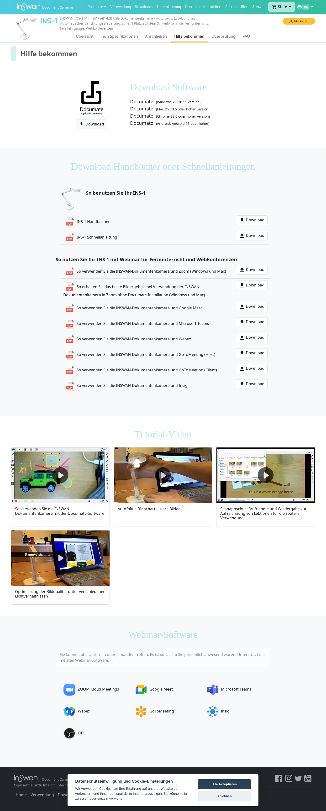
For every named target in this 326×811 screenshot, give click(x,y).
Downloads (144, 7)
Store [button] (280, 7)
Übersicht (85, 36)
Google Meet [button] (161, 689)
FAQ (246, 36)
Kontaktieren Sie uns (220, 7)
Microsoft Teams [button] (236, 689)
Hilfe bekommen (189, 36)
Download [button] (91, 124)
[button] (305, 7)
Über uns (192, 7)
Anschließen (156, 36)
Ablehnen (224, 796)
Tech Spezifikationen (119, 36)
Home (21, 794)
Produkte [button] (95, 7)
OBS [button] (81, 733)
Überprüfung (223, 36)
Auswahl (259, 7)
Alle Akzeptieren (224, 784)
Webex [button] (84, 711)
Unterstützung (169, 7)
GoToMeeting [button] (161, 711)
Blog (244, 7)
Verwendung (120, 7)
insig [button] (225, 711)
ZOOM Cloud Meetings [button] (98, 689)
